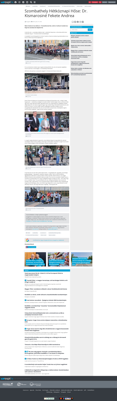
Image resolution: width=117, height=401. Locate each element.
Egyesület (32, 390)
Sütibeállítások (90, 390)
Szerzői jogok (45, 390)
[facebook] (15, 2)
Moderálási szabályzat (55, 390)
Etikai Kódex (38, 390)
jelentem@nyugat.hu (53, 229)
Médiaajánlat (56, 392)
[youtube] (27, 2)
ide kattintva (35, 229)
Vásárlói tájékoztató (78, 390)
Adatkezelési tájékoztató (66, 390)
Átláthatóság (49, 392)
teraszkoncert (43, 6)
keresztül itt (54, 227)
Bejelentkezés (112, 2)
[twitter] (23, 2)
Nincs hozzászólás (32, 247)
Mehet (90, 29)
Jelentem (105, 2)
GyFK (85, 390)
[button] (34, 2)
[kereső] (31, 2)
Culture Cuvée (79, 6)
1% (100, 2)
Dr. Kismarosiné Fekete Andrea (68, 6)
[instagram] (19, 2)
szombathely (34, 6)
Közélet (28, 6)
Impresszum (26, 390)
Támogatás (94, 2)
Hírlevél (69, 392)
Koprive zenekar (88, 6)
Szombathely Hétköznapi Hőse (54, 6)
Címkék (28, 232)
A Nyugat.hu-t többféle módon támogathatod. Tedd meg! (39, 221)
